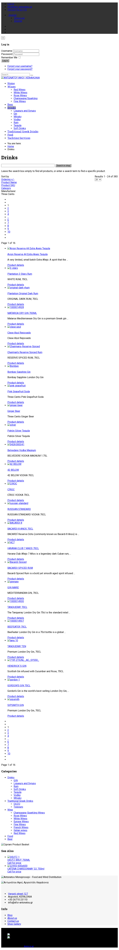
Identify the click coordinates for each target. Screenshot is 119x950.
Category (6, 188)
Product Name (9, 182)
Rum (16, 122)
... (8, 217)
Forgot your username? (19, 66)
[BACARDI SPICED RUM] (16, 562)
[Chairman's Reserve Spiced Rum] (23, 346)
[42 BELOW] (14, 464)
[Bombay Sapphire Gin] (13, 366)
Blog (9, 915)
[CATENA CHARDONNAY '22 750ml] (17, 865)
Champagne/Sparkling (25, 98)
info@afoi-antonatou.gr (19, 6)
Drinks (11, 107)
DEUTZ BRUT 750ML (18, 859)
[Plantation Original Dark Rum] (18, 287)
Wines (11, 86)
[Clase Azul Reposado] (14, 326)
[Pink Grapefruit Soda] (16, 385)
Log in (5, 60)
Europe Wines (21, 821)
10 (8, 231)
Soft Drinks (20, 128)
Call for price (14, 862)
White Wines (20, 92)
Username (6, 50)
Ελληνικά (19, 18)
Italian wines (20, 830)
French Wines (21, 827)
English (12, 15)
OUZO (17, 803)
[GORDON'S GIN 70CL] (13, 679)
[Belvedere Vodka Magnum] (15, 444)
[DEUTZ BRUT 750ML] (13, 857)
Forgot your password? (20, 69)
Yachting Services (18, 138)
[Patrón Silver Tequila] (11, 424)
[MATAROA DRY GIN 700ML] (15, 307)
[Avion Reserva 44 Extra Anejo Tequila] (28, 248)
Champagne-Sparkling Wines (29, 812)
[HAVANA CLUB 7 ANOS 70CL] (11, 542)
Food (10, 134)
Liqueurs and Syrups (25, 110)
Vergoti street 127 (18, 893)
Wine (10, 809)
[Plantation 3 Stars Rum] (12, 268)
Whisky (18, 116)
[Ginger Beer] (15, 405)
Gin (15, 113)
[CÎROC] (12, 483)
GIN (16, 780)
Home (11, 83)
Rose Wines (20, 95)
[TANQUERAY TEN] (12, 640)
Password (7, 54)
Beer (10, 104)
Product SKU (8, 185)
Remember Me (9, 57)
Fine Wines (20, 101)
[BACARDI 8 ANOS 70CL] (14, 522)
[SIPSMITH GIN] (13, 699)
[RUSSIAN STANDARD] (17, 503)
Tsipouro (18, 806)
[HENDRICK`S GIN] (23, 660)
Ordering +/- (8, 179)
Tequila (17, 125)
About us (12, 918)
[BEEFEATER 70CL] (15, 620)
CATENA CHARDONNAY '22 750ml (25, 868)
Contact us (13, 921)
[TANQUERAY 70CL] (15, 601)
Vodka (17, 119)
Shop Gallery (14, 924)
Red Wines (19, 89)
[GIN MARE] (13, 581)
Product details (15, 265)
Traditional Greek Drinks (22, 131)
